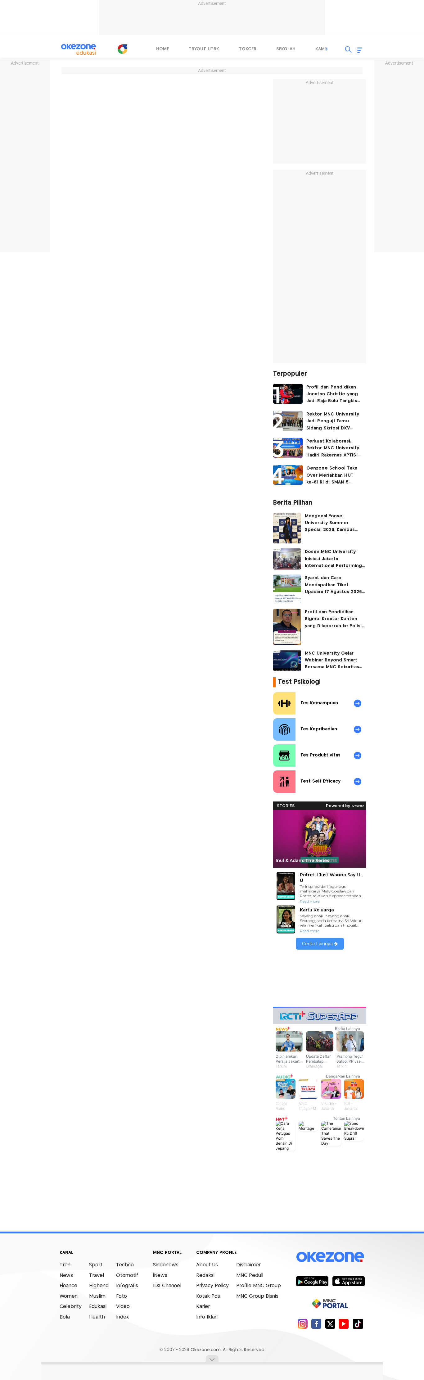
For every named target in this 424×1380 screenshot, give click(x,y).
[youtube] (344, 1324)
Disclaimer (248, 1265)
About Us (207, 1265)
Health (97, 1317)
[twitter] (330, 1324)
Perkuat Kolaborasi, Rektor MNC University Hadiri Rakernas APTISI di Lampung (332, 449)
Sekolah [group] (285, 49)
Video (123, 1306)
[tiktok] (358, 1324)
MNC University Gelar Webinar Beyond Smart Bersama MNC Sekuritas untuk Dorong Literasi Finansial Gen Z (332, 661)
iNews (160, 1275)
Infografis (127, 1285)
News (66, 1275)
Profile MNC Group (258, 1285)
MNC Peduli (249, 1275)
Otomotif (127, 1275)
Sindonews (165, 1265)
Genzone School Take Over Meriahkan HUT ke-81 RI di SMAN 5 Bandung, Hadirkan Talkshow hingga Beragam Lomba (332, 476)
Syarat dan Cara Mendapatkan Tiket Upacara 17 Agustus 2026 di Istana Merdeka (333, 586)
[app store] (348, 1281)
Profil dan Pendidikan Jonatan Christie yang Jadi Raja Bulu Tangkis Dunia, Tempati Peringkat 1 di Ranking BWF (332, 395)
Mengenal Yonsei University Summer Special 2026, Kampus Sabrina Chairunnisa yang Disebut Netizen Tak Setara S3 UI (333, 524)
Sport (95, 1265)
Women (69, 1296)
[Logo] (122, 49)
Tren (65, 1265)
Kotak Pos (208, 1296)
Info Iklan (207, 1317)
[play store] (312, 1281)
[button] (327, 49)
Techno (125, 1265)
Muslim (97, 1296)
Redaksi (205, 1275)
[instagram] (302, 1324)
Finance (68, 1285)
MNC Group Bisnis (257, 1296)
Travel (96, 1275)
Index (122, 1317)
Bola (65, 1317)
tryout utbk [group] (204, 49)
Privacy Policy (212, 1285)
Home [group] (162, 49)
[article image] (288, 394)
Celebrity (71, 1306)
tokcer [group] (247, 49)
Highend (99, 1285)
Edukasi (97, 1306)
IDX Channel (167, 1285)
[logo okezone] (330, 1257)
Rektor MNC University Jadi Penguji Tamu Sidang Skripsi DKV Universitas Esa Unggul (332, 422)
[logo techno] (78, 49)
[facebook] (316, 1324)
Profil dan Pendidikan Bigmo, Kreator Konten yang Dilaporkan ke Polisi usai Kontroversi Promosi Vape (334, 620)
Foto (121, 1296)
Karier (203, 1306)
